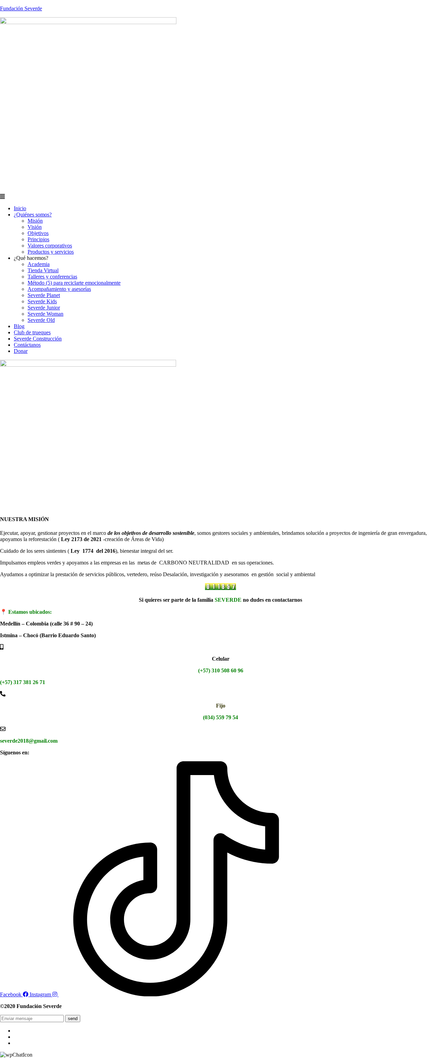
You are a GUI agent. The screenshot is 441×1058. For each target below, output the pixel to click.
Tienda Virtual (43, 270)
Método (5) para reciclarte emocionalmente (74, 283)
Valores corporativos (50, 245)
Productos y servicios (51, 252)
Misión (35, 221)
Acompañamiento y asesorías (59, 289)
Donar (21, 351)
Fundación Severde (21, 8)
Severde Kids (42, 301)
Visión (35, 227)
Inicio (20, 208)
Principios (38, 239)
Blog (19, 326)
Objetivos (38, 233)
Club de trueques (32, 332)
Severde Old (41, 320)
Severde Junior (44, 308)
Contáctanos (27, 345)
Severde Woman (45, 314)
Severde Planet (44, 295)
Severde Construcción (38, 339)
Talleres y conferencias (52, 276)
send (73, 1018)
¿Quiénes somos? (33, 214)
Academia (39, 264)
